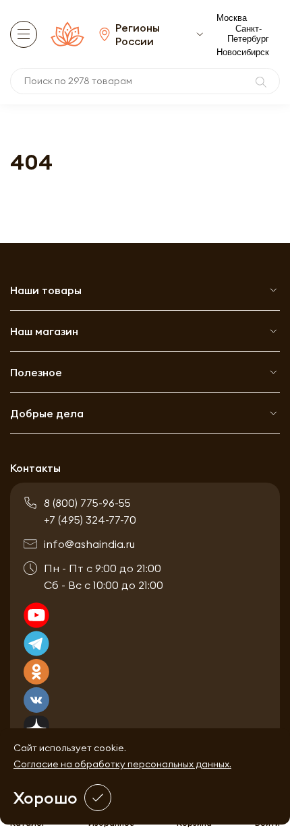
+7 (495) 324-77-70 (90, 519)
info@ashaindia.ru (89, 544)
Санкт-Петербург (248, 34)
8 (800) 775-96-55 (87, 503)
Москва (231, 18)
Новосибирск (242, 52)
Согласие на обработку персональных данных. (122, 764)
